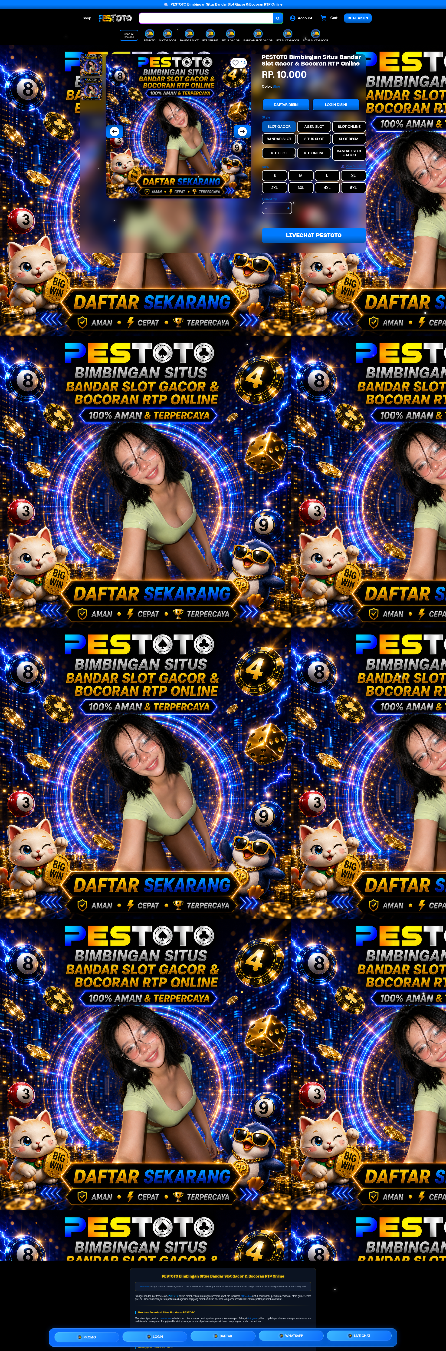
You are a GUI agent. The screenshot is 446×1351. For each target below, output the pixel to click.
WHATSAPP (294, 1336)
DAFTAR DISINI (286, 105)
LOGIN (158, 1336)
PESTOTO (173, 1296)
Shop (87, 18)
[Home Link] (115, 18)
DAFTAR (226, 1336)
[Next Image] (242, 131)
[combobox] (206, 18)
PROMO (90, 1337)
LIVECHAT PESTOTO (314, 235)
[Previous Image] (114, 131)
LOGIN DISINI (336, 105)
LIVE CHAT (362, 1336)
